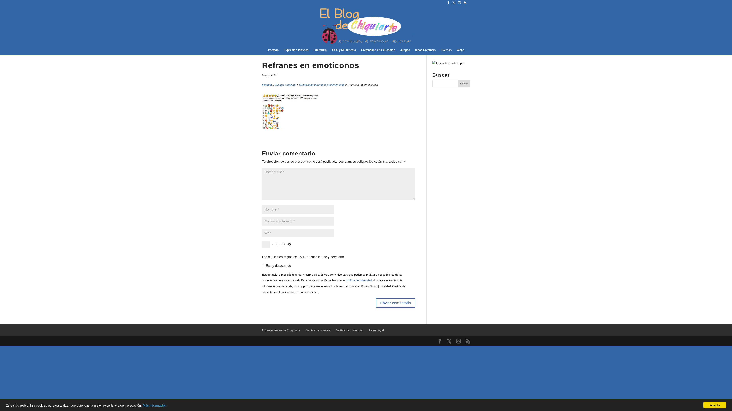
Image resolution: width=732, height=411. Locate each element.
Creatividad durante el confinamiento (321, 84)
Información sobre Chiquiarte (281, 330)
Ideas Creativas (425, 50)
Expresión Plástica (296, 50)
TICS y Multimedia (344, 50)
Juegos (405, 50)
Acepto (715, 405)
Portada (273, 50)
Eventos (446, 50)
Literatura (320, 50)
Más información (154, 405)
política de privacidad (359, 280)
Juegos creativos (285, 84)
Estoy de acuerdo (278, 266)
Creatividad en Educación (378, 50)
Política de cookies (317, 330)
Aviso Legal (376, 330)
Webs (460, 50)
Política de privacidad (349, 330)
